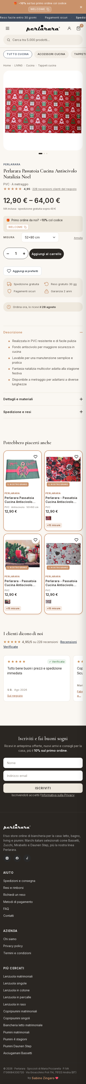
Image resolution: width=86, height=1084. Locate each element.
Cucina (30, 65)
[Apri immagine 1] (43, 110)
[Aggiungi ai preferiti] (35, 456)
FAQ (6, 908)
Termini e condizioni (17, 953)
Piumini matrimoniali (16, 1032)
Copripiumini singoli (16, 1018)
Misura (9, 237)
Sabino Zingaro (43, 1078)
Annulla (78, 237)
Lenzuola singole (15, 983)
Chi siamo (9, 939)
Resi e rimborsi (13, 887)
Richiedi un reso (14, 894)
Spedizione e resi (17, 412)
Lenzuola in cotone (16, 990)
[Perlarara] (43, 28)
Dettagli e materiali (18, 399)
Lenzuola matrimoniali (18, 976)
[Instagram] (7, 858)
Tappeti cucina (47, 65)
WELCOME (37, 9)
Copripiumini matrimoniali (20, 1011)
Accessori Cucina (52, 54)
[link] (48, 518)
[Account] (69, 28)
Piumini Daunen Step (17, 1046)
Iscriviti (43, 788)
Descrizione (12, 332)
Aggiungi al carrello (46, 254)
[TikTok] (27, 858)
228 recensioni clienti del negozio (54, 189)
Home (7, 65)
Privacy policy (13, 946)
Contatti (8, 915)
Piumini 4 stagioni (15, 1039)
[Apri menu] (7, 28)
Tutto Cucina (18, 54)
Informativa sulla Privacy (58, 795)
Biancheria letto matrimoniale (23, 1025)
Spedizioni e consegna (19, 881)
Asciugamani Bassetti (17, 1053)
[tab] (40, 153)
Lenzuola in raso (14, 1004)
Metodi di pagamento (18, 902)
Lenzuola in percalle (17, 997)
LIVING (18, 65)
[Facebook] (17, 858)
